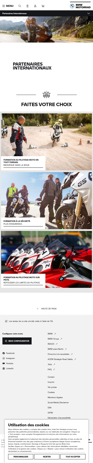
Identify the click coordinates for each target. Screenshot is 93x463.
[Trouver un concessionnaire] (27, 5)
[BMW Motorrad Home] (80, 6)
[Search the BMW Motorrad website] (19, 5)
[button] (7, 6)
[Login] (35, 5)
